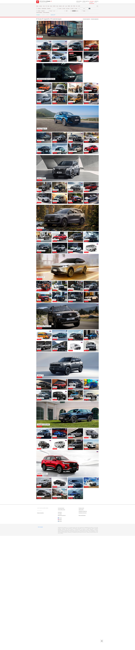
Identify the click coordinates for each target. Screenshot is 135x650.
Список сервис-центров (61, 509)
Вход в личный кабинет (82, 515)
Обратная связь (81, 509)
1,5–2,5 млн (67, 8)
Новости (96, 2)
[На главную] (38, 1)
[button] (101, 641)
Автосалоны (79, 2)
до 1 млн (60, 8)
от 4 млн (76, 8)
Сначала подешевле (46, 12)
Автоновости (60, 512)
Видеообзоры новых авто (62, 515)
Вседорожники (44, 8)
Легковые (92, 2)
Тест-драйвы (60, 513)
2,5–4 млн (72, 8)
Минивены (48, 8)
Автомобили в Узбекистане (83, 511)
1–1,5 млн (63, 8)
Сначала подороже (39, 12)
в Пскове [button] (48, 1)
